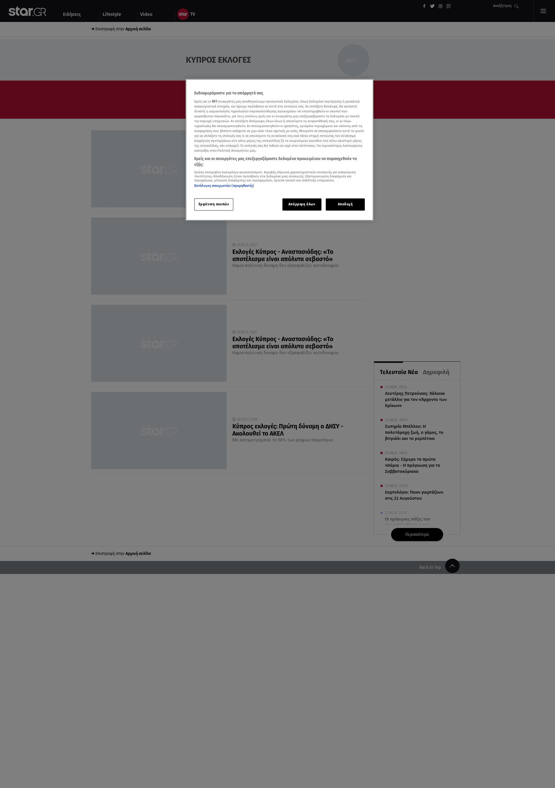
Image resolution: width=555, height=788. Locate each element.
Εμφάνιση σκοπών (214, 204)
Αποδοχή (345, 204)
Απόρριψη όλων (301, 204)
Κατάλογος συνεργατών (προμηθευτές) (224, 186)
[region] (279, 150)
